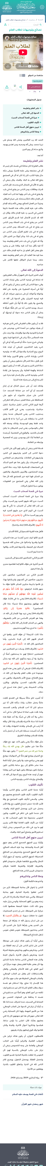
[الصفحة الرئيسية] (26, 7)
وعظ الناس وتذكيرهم (30, 131)
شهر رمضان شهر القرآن (32, 1104)
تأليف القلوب (33, 122)
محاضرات (32, 20)
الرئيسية (40, 20)
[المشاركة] (21, 87)
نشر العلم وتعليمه (31, 108)
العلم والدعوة (37, 81)
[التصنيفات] (4, 24)
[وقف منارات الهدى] (7, 7)
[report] (7, 87)
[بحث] (40, 24)
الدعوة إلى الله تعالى (30, 113)
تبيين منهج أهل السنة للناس (26, 127)
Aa (34, 91)
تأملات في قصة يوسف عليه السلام (27, 1094)
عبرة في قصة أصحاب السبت (24, 117)
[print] (14, 87)
